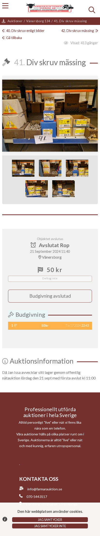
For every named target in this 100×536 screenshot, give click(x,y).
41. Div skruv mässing (70, 21)
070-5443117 (36, 496)
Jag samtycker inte (50, 526)
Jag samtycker (50, 520)
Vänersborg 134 (38, 21)
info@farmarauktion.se (44, 489)
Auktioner (15, 21)
